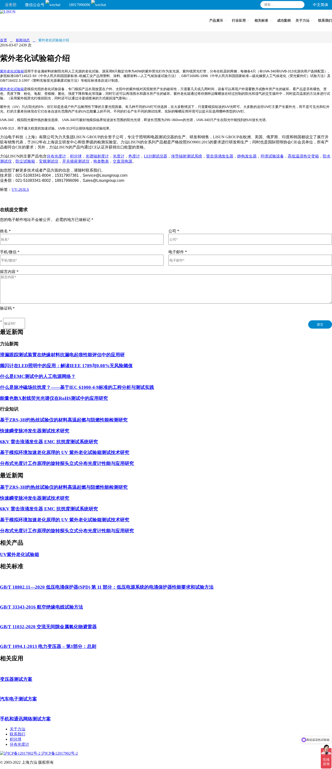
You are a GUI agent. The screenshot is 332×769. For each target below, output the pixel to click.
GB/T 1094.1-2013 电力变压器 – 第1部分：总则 (48, 646)
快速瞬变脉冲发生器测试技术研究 (34, 430)
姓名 (5, 231)
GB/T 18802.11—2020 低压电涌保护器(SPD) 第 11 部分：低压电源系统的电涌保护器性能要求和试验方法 (107, 587)
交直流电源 (122, 161)
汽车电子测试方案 (18, 698)
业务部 (11, 5)
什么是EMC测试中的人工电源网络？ (38, 376)
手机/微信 (9, 252)
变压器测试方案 (16, 679)
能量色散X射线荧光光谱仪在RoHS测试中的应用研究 (54, 398)
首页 (3, 40)
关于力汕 (17, 729)
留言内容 (9, 272)
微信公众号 (35, 5)
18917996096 (80, 5)
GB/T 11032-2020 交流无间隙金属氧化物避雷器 (48, 626)
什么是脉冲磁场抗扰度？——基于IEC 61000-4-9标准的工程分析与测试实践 (77, 387)
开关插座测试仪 (75, 161)
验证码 (7, 308)
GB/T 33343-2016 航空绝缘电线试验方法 (41, 607)
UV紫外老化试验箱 (19, 554)
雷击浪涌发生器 (219, 156)
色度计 (134, 156)
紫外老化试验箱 (12, 71)
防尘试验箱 (25, 161)
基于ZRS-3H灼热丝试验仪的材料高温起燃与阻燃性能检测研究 (64, 419)
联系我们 (17, 734)
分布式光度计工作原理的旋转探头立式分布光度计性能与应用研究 (67, 463)
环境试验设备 (272, 156)
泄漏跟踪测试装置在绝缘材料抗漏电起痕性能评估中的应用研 (62, 354)
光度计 (118, 156)
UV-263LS (20, 189)
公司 (173, 231)
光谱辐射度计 (97, 156)
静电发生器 (247, 156)
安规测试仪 (48, 161)
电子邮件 (177, 252)
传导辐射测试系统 (186, 156)
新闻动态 (23, 40)
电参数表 (101, 161)
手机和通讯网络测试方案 (25, 718)
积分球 (76, 156)
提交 (320, 324)
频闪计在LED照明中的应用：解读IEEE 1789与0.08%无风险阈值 (66, 365)
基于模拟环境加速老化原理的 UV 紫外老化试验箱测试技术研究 (64, 452)
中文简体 (320, 5)
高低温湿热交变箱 (303, 156)
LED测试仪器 (155, 156)
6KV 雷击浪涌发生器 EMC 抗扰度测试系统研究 (49, 441)
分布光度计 (56, 156)
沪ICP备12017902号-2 (59, 753)
